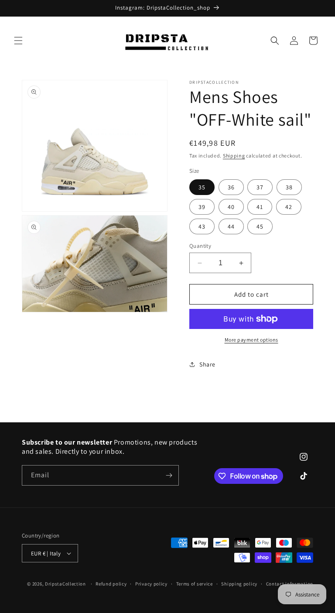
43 (201, 226)
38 (289, 187)
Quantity (200, 246)
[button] (18, 40)
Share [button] (207, 364)
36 (231, 187)
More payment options (251, 339)
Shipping (234, 155)
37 (259, 187)
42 (288, 207)
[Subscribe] (168, 475)
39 (201, 207)
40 (231, 207)
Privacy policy (151, 584)
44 (231, 226)
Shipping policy (239, 584)
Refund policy (111, 584)
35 (201, 187)
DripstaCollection (65, 584)
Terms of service (194, 584)
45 (259, 226)
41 (259, 207)
